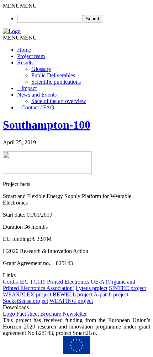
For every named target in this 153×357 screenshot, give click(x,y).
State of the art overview (58, 101)
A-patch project (111, 294)
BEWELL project (73, 294)
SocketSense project (25, 301)
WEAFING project (71, 301)
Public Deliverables (53, 75)
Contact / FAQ (37, 107)
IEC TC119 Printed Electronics (55, 282)
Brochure (50, 314)
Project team (31, 56)
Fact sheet (27, 314)
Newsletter (75, 314)
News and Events (37, 95)
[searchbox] (50, 18)
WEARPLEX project (27, 294)
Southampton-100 (46, 124)
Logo (9, 314)
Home (24, 50)
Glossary (41, 69)
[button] (20, 6)
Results (25, 62)
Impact (29, 88)
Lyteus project (91, 288)
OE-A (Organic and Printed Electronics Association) (69, 285)
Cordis (10, 282)
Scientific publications (56, 82)
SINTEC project (127, 288)
